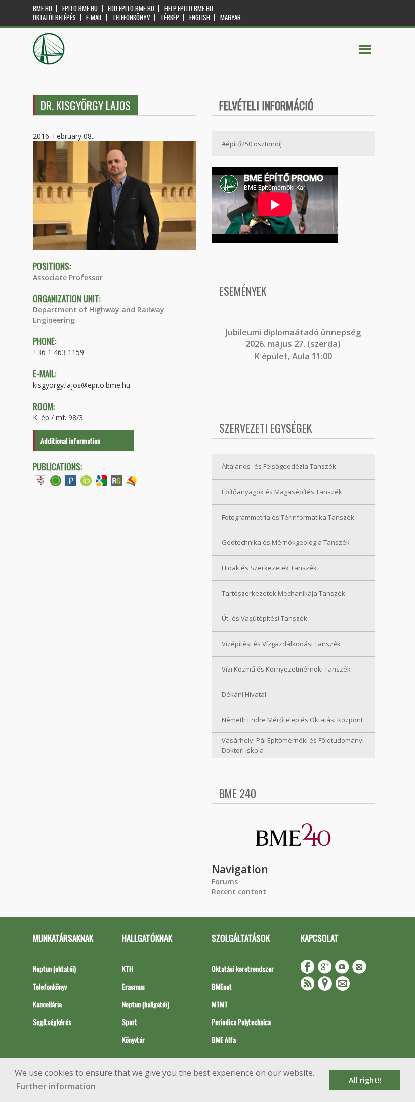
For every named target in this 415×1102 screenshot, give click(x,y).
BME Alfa (224, 1039)
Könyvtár (133, 1039)
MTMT (220, 1004)
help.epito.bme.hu (188, 8)
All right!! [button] (365, 1080)
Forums (225, 881)
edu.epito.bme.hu (131, 8)
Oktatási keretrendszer (243, 968)
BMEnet (222, 986)
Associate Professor (68, 277)
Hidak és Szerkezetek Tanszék (269, 567)
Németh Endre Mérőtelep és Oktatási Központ (292, 719)
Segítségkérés (52, 1021)
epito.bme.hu (80, 8)
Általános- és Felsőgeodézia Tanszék (279, 466)
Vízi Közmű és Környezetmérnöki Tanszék (286, 669)
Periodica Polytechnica (241, 1021)
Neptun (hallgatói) (145, 1004)
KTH (127, 968)
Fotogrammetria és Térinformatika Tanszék (288, 517)
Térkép (169, 17)
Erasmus (133, 986)
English (199, 17)
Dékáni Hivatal (244, 694)
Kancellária (47, 1004)
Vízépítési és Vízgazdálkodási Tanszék (281, 643)
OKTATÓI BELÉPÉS (54, 17)
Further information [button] (56, 1086)
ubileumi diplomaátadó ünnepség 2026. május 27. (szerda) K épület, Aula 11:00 (294, 344)
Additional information (70, 440)
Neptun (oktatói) (54, 968)
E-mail (94, 17)
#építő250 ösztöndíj (252, 143)
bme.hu (42, 8)
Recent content (239, 891)
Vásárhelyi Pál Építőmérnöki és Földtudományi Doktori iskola (293, 745)
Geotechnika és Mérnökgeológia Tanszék (286, 542)
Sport (129, 1021)
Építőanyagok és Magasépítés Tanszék (282, 491)
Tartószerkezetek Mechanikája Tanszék (283, 593)
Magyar (230, 17)
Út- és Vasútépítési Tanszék (264, 618)
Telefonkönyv (131, 17)
